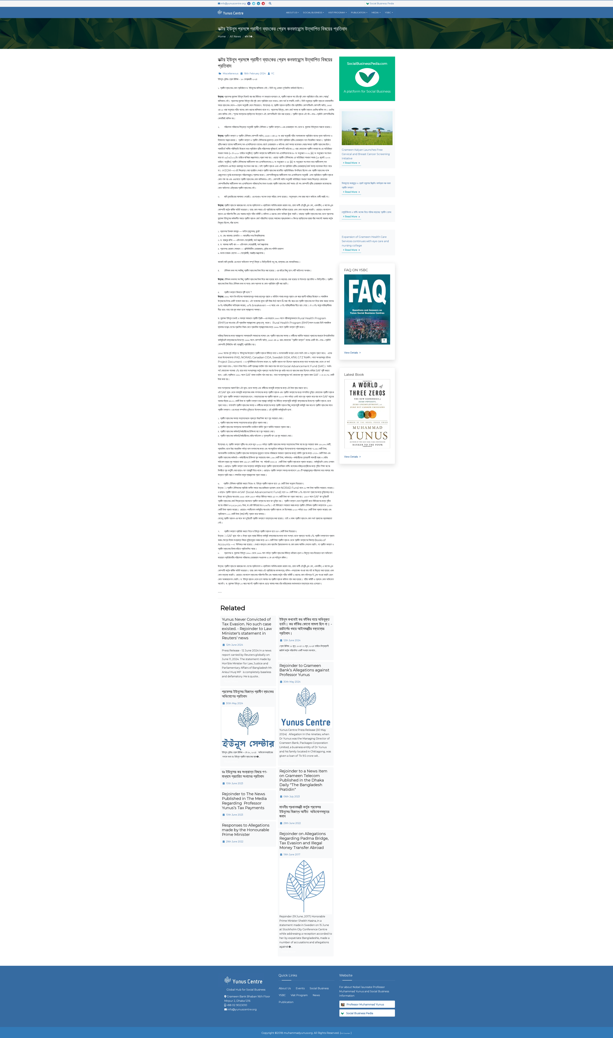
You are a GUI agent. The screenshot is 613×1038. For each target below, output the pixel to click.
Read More (350, 162)
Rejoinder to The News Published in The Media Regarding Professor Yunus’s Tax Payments (244, 801)
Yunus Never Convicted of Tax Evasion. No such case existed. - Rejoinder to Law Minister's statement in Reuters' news (247, 628)
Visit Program (299, 995)
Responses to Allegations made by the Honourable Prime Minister (245, 830)
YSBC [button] (388, 12)
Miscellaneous (230, 73)
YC (272, 73)
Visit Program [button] (336, 12)
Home (222, 36)
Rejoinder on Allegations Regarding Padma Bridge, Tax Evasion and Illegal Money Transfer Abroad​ (304, 840)
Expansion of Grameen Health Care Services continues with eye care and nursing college (365, 241)
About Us (291, 12)
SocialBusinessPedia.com (367, 64)
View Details (351, 352)
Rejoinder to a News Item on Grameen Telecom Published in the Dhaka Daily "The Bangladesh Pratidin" (303, 780)
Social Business (312, 12)
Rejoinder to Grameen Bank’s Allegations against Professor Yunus (304, 670)
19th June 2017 (291, 854)
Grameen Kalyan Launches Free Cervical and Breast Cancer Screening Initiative (366, 154)
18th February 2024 (254, 73)
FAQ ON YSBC (356, 270)
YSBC (282, 995)
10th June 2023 (234, 783)
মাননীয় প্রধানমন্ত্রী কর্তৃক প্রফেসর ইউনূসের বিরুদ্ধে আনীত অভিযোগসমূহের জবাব (304, 812)
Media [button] (375, 12)
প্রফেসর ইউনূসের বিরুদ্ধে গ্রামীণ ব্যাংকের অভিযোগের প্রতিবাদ (248, 694)
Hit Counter (345, 1033)
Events (300, 988)
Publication (286, 1002)
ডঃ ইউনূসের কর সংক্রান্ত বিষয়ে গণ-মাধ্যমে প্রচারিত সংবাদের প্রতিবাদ (244, 774)
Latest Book (354, 375)
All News (235, 36)
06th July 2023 (291, 796)
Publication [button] (358, 12)
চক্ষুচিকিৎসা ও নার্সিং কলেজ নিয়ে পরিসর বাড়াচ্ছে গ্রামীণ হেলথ (366, 212)
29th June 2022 (292, 823)
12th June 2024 (234, 644)
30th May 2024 (291, 681)
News (316, 995)
